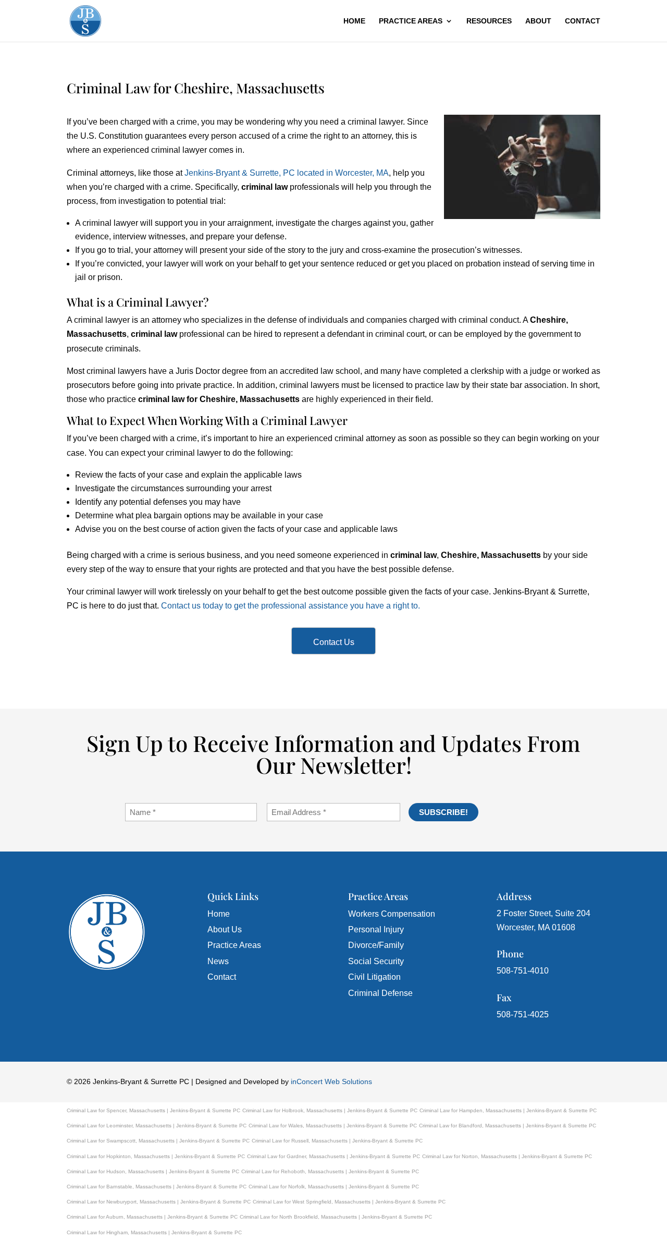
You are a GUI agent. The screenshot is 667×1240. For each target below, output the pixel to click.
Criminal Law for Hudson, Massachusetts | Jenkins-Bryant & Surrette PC (153, 1171)
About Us (224, 929)
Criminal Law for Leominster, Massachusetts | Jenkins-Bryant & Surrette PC (156, 1125)
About (538, 21)
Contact (582, 21)
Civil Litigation (374, 976)
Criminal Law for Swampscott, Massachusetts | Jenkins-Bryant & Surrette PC (158, 1141)
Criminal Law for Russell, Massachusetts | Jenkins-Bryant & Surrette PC (337, 1141)
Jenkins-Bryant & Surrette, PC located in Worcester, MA (286, 172)
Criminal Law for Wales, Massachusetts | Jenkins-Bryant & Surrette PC (333, 1125)
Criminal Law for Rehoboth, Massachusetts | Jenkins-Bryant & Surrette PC (330, 1171)
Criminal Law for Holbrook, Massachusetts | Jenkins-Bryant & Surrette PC (329, 1110)
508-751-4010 (523, 970)
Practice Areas (410, 21)
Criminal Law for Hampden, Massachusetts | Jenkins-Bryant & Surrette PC (508, 1110)
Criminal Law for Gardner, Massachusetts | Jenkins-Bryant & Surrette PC (333, 1156)
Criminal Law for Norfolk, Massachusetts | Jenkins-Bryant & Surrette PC (334, 1186)
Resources (489, 21)
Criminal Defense (380, 993)
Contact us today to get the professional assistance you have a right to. (290, 605)
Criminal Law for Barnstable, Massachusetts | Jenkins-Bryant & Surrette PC (156, 1186)
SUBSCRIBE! (443, 812)
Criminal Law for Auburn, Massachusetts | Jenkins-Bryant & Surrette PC (152, 1217)
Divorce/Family (376, 945)
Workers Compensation (391, 913)
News (218, 961)
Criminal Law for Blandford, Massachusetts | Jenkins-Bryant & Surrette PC (507, 1125)
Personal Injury (376, 929)
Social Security (376, 961)
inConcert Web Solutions (331, 1081)
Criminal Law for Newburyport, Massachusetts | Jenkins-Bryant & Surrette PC (159, 1202)
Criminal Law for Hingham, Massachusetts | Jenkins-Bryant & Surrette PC (154, 1232)
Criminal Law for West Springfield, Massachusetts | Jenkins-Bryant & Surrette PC (349, 1202)
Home (354, 21)
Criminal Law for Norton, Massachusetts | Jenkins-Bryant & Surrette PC (507, 1156)
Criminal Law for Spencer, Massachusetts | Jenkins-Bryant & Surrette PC (153, 1110)
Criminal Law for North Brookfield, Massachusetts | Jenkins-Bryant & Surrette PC (336, 1217)
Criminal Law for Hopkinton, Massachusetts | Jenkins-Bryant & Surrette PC (156, 1156)
